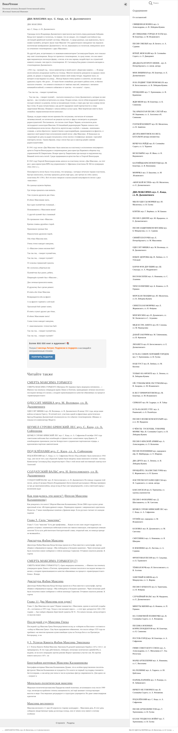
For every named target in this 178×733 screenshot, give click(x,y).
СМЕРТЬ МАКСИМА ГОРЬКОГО (49, 382)
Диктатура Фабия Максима (45, 540)
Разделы (71, 723)
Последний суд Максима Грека (48, 622)
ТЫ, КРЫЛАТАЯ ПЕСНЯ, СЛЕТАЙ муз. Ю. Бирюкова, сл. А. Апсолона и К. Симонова (150, 114)
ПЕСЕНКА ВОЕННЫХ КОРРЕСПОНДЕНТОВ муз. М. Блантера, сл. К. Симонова (150, 628)
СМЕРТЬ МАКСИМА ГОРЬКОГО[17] (52, 561)
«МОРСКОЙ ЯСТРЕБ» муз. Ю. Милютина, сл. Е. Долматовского (27, 730)
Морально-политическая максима (50, 683)
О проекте (60, 723)
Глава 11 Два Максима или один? (49, 601)
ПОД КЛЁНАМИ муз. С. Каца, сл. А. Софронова (59, 451)
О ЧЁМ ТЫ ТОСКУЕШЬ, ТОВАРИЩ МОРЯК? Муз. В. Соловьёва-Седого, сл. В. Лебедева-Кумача (150, 431)
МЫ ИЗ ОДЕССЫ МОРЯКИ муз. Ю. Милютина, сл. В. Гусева (150, 730)
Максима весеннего (40, 703)
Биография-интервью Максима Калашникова (57, 662)
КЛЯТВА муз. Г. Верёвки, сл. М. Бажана (149, 211)
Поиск (153, 3)
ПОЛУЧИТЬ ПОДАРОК (42, 357)
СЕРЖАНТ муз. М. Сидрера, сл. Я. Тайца (150, 402)
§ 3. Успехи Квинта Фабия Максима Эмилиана (58, 642)
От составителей (139, 17)
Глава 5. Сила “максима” (44, 520)
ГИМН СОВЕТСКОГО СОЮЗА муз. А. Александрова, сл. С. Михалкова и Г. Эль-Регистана (150, 651)
